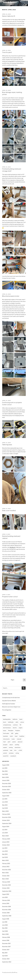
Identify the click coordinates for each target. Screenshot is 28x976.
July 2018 (4, 922)
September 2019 (6, 891)
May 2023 (5, 854)
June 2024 (5, 832)
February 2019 (6, 900)
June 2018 (5, 925)
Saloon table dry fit (8, 16)
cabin (16, 722)
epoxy (4, 730)
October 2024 (6, 820)
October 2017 (5, 949)
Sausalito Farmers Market (9, 700)
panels (14, 742)
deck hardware (7, 727)
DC (20, 725)
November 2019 (6, 885)
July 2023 (4, 848)
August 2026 (5, 765)
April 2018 (5, 931)
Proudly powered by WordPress (9, 972)
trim (15, 750)
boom (4, 722)
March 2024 (5, 835)
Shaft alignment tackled (8, 703)
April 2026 (5, 774)
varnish (5, 753)
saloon (11, 744)
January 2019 (5, 903)
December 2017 (6, 943)
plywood (20, 742)
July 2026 (4, 768)
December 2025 (6, 783)
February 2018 (6, 937)
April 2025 (5, 808)
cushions (15, 725)
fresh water (6, 733)
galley (16, 733)
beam (20, 719)
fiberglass (10, 730)
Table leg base (7, 445)
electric (15, 727)
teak (11, 750)
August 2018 (5, 919)
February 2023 (6, 863)
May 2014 (4, 952)
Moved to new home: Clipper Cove (11, 707)
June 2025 (5, 802)
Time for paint (7, 52)
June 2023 (5, 851)
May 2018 (4, 928)
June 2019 (5, 897)
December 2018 (6, 906)
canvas (22, 722)
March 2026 (5, 777)
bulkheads (11, 722)
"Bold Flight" (10, 2)
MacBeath (12, 547)
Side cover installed (9, 510)
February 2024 (6, 839)
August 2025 (5, 795)
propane (5, 744)
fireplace (17, 730)
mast (4, 742)
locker (13, 739)
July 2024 (4, 829)
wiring (17, 753)
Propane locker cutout (10, 597)
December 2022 (6, 869)
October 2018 (5, 912)
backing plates (7, 719)
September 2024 (6, 823)
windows (11, 753)
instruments (6, 739)
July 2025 (4, 799)
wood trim (5, 756)
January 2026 (5, 780)
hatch (11, 736)
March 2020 (5, 879)
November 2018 (6, 909)
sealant (5, 747)
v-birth (20, 750)
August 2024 (5, 826)
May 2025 (5, 805)
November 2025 (6, 786)
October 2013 (5, 959)
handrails (5, 736)
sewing (11, 747)
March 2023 (5, 860)
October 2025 (6, 789)
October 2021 (5, 875)
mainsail (19, 739)
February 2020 (6, 882)
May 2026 (5, 771)
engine (20, 727)
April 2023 (5, 857)
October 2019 (5, 888)
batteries (15, 719)
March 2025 (5, 811)
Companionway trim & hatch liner (11, 697)
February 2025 (6, 814)
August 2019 (5, 894)
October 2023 (6, 845)
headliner (21, 736)
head (16, 736)
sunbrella (5, 750)
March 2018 (5, 934)
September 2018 (6, 915)
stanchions (17, 747)
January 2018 (5, 940)
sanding (17, 744)
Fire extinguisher (6, 710)
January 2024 (5, 842)
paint (9, 742)
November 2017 (6, 946)
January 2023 (5, 866)
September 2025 (6, 792)
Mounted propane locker (10, 296)
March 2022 (5, 872)
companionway (7, 725)
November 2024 (6, 817)
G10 (12, 733)
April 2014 (5, 955)
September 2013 (6, 962)
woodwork (13, 756)
